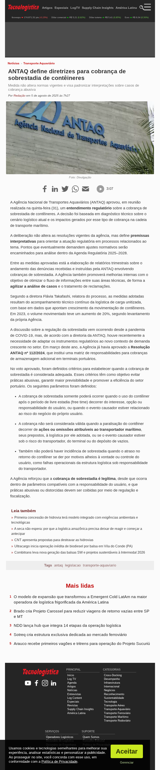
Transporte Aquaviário (39, 63)
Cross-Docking (113, 675)
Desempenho (112, 679)
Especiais (61, 7)
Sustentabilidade (114, 697)
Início (70, 675)
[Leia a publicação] (100, 189)
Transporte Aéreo (114, 705)
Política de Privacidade (59, 762)
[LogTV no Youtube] (28, 683)
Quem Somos (91, 737)
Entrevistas (74, 694)
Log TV (71, 679)
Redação (19, 95)
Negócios (109, 690)
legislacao (73, 565)
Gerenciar (127, 762)
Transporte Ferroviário (117, 713)
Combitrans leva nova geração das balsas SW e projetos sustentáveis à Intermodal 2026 (79, 552)
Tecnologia (110, 701)
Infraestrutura (112, 682)
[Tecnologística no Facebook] (36, 683)
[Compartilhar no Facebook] (44, 189)
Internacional (111, 686)
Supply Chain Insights (98, 7)
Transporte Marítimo (116, 716)
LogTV (75, 7)
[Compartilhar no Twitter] (65, 189)
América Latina (126, 7)
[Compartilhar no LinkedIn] (55, 189)
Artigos (47, 7)
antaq (58, 565)
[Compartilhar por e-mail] (85, 189)
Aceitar (127, 751)
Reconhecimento (114, 694)
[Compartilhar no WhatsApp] (75, 189)
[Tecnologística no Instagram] (45, 683)
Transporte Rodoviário (117, 720)
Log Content (74, 697)
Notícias (13, 63)
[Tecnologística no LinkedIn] (53, 683)
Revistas (72, 705)
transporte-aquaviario (99, 565)
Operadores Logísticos (59, 737)
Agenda (71, 682)
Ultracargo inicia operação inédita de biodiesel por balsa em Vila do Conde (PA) (73, 546)
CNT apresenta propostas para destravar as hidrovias (53, 540)
